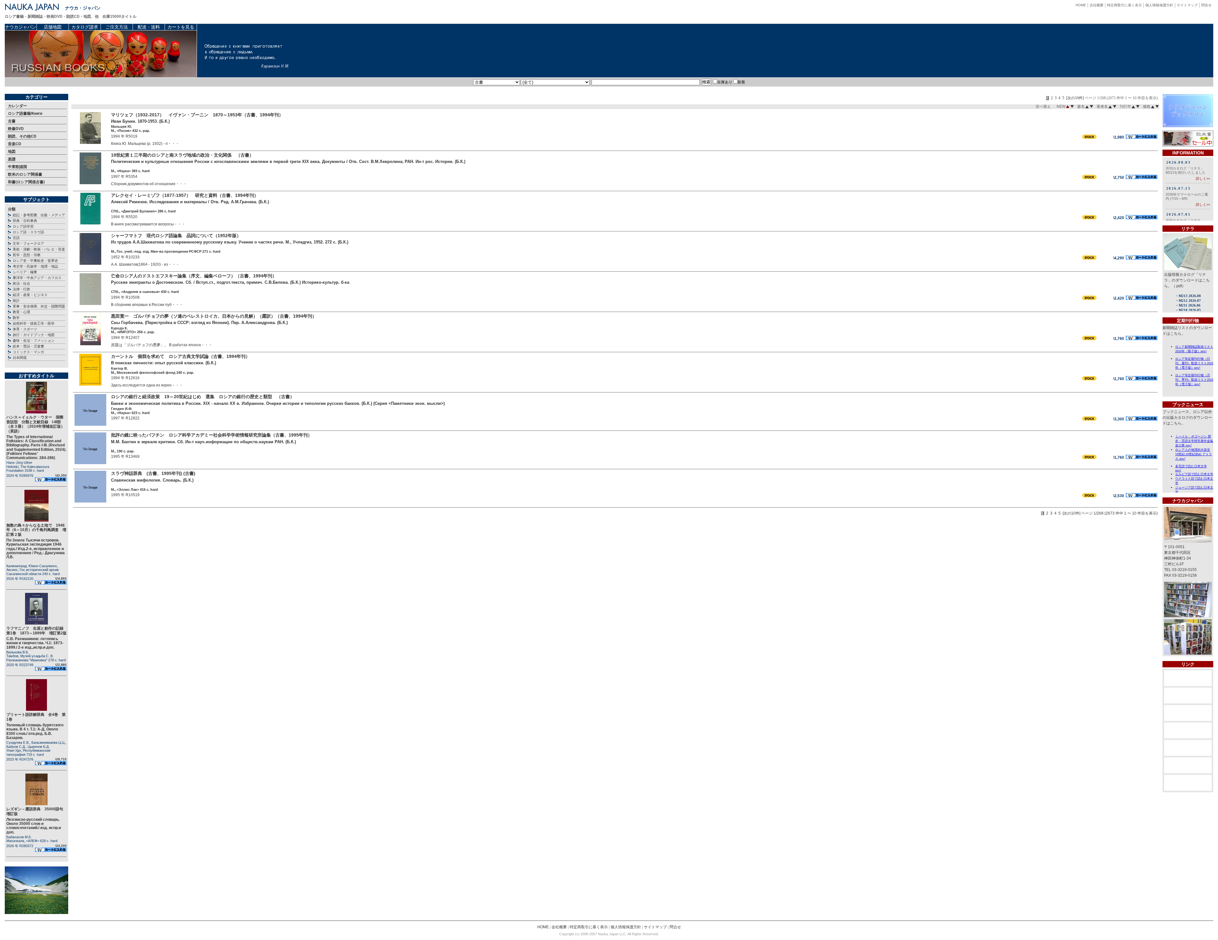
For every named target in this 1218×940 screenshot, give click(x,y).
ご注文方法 (117, 26)
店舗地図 (53, 26)
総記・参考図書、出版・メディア (39, 215)
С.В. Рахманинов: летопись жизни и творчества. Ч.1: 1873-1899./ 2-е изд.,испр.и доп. (34, 643)
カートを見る (180, 26)
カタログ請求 (84, 26)
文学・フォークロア (28, 243)
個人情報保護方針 (1159, 5)
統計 (16, 300)
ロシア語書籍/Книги (25, 113)
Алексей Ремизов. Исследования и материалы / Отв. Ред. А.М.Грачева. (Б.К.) (190, 201)
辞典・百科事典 (25, 221)
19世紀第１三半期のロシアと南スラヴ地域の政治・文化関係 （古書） (182, 155)
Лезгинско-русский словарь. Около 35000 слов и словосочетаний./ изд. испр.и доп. (33, 825)
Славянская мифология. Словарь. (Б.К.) (152, 480)
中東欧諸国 (17, 167)
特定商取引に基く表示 (1124, 5)
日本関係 (20, 358)
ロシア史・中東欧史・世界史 (35, 261)
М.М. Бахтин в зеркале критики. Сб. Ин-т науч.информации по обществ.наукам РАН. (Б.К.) (203, 441)
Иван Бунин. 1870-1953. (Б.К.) (140, 121)
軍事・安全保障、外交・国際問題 (39, 306)
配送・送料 (149, 26)
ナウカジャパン (20, 26)
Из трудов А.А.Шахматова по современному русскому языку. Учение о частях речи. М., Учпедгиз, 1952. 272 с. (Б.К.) (229, 242)
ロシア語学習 (23, 226)
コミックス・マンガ (28, 352)
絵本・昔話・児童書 (28, 346)
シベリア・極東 (25, 272)
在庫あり (724, 82)
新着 (741, 82)
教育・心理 (21, 312)
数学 (16, 318)
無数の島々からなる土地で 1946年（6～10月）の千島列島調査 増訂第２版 (36, 530)
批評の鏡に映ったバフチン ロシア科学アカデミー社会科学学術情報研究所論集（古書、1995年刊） (211, 435)
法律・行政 (21, 289)
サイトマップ (1187, 5)
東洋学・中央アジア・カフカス (37, 278)
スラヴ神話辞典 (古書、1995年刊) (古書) (153, 473)
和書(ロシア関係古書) (26, 182)
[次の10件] (1075, 98)
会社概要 (1096, 5)
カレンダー (17, 106)
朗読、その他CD (22, 136)
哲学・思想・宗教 (27, 255)
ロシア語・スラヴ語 (28, 232)
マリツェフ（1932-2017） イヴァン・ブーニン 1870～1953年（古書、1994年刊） (197, 114)
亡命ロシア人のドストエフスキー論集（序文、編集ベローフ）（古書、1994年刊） (194, 275)
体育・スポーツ (25, 329)
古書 (12, 121)
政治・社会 (21, 283)
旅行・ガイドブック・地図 (34, 335)
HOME (1081, 5)
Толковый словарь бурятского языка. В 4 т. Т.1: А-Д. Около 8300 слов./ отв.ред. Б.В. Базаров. (34, 731)
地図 (12, 151)
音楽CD (14, 144)
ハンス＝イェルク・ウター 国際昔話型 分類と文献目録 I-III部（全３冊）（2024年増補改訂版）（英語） (35, 424)
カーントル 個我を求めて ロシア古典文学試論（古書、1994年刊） (182, 356)
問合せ (1206, 5)
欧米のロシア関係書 (25, 174)
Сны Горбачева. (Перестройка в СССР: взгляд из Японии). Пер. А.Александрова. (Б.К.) (199, 322)
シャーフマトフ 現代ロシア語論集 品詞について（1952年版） (176, 235)
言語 (16, 238)
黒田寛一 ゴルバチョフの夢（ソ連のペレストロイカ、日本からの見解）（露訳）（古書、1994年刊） (214, 316)
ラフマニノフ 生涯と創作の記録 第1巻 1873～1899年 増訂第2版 (36, 630)
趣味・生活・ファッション (34, 340)
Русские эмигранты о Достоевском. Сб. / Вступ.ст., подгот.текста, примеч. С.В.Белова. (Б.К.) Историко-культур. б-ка (230, 282)
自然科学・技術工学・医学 (34, 323)
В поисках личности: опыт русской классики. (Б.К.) (163, 362)
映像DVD (16, 128)
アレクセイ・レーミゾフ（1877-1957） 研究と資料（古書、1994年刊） (185, 195)
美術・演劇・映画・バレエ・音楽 (39, 249)
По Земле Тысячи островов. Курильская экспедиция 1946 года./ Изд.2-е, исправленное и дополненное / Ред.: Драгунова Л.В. (35, 548)
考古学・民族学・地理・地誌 (35, 266)
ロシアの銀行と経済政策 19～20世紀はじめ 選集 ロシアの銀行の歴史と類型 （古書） (202, 396)
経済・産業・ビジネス (30, 295)
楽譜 (12, 159)
